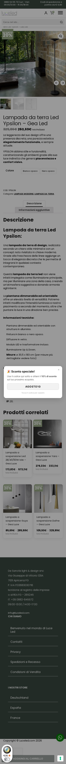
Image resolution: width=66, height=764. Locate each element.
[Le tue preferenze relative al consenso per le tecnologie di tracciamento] (60, 758)
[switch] (7, 759)
